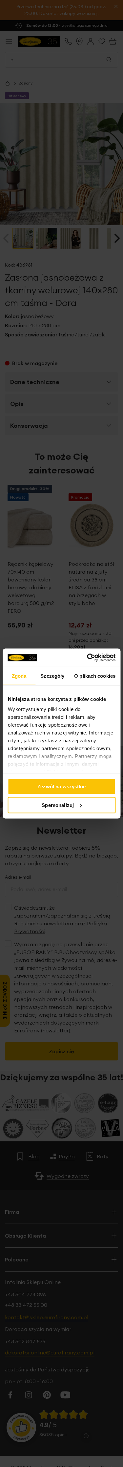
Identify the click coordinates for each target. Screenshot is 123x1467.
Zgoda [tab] (19, 675)
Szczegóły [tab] (52, 675)
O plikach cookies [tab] (94, 675)
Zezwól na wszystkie (61, 786)
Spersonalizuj (58, 805)
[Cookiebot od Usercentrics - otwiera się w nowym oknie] (87, 658)
